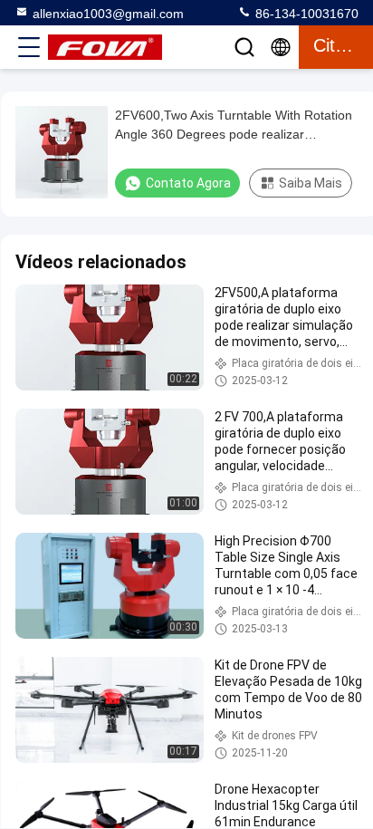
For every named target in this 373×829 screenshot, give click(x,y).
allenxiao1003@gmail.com (108, 13)
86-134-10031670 (305, 13)
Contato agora (188, 183)
